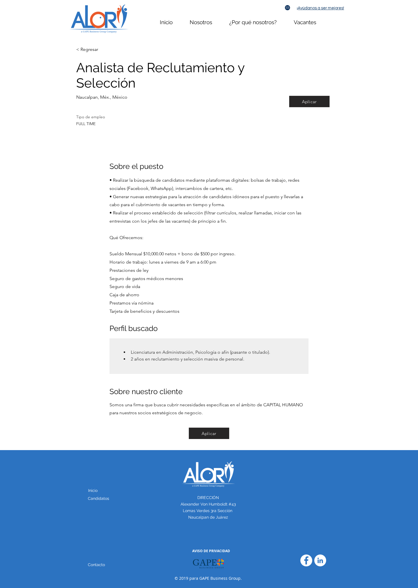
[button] (96, 565)
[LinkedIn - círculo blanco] (320, 560)
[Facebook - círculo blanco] (306, 560)
